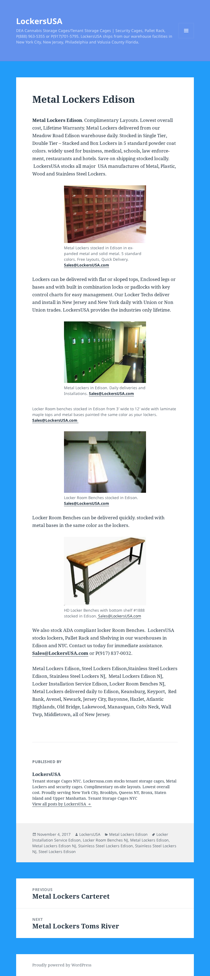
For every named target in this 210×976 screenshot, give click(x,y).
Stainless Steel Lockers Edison (105, 845)
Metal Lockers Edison (128, 834)
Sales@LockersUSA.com (86, 265)
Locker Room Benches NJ (105, 840)
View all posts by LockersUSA (59, 804)
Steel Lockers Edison (57, 851)
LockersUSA (39, 21)
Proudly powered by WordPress (61, 965)
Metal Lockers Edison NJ (54, 845)
